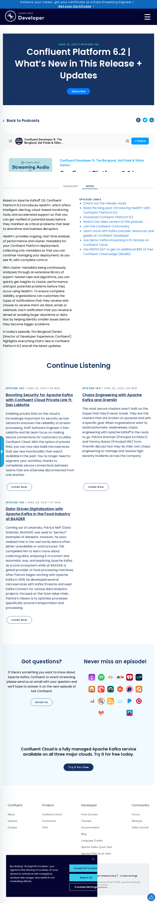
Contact (12, 827)
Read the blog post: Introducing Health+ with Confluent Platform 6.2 (116, 210)
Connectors (49, 820)
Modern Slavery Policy (104, 875)
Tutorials (86, 820)
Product (48, 805)
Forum (136, 814)
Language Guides (92, 840)
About (11, 814)
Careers (12, 820)
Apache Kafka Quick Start (96, 847)
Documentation (90, 827)
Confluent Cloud (52, 814)
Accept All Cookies (86, 868)
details (124, 254)
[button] (40, 439)
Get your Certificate (74, 6)
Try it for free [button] (78, 767)
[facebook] (138, 121)
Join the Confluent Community (106, 226)
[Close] (93, 859)
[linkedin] (151, 121)
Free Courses (89, 814)
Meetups (137, 820)
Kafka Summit (140, 827)
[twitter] (145, 121)
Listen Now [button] (19, 487)
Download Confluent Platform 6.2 (108, 217)
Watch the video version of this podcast (113, 222)
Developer (89, 805)
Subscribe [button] (78, 91)
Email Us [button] (41, 702)
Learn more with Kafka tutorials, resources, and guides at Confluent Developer (118, 233)
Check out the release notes (104, 203)
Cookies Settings (85, 887)
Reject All (86, 877)
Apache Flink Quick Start (96, 853)
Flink (45, 827)
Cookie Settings (128, 875)
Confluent (15, 805)
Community (140, 805)
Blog (84, 833)
